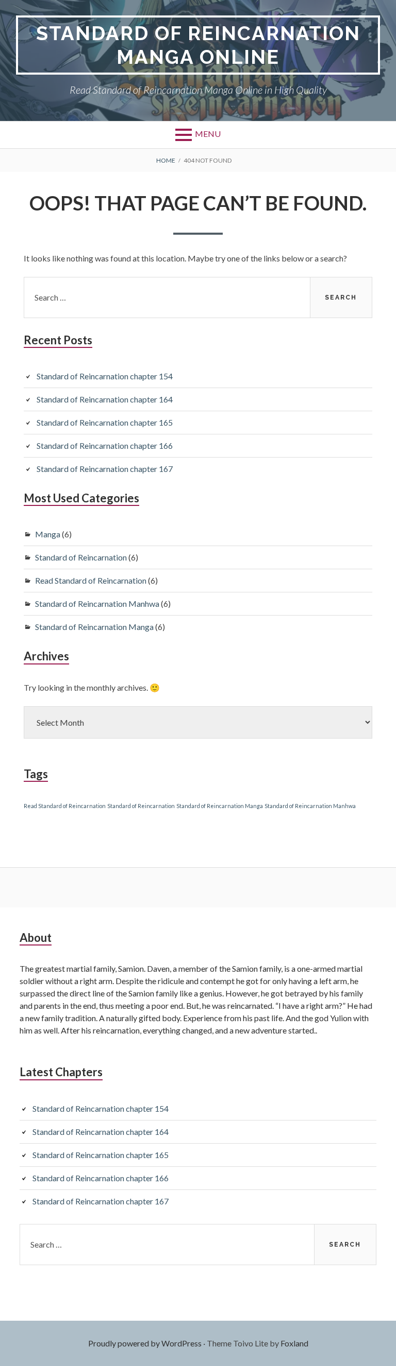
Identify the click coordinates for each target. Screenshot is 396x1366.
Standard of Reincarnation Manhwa (97, 603)
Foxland (294, 1343)
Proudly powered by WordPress (145, 1343)
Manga (47, 534)
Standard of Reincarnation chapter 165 (105, 422)
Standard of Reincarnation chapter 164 (105, 399)
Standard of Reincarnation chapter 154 (105, 376)
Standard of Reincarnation (81, 557)
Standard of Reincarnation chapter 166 (105, 445)
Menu (208, 133)
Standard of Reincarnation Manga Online (198, 45)
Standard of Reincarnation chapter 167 (105, 469)
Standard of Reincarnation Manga (94, 627)
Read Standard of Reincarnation (90, 580)
